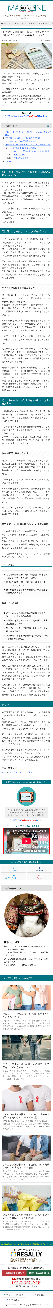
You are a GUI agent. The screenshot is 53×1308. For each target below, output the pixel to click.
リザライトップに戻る (14, 1295)
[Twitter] (13, 869)
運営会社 (40, 1295)
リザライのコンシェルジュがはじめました (26, 116)
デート (22, 772)
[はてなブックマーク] (13, 876)
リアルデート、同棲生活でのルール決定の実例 (29, 151)
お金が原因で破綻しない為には (23, 148)
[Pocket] (39, 876)
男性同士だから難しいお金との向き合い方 (22, 138)
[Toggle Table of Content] (25, 125)
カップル (13, 772)
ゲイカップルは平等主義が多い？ (24, 141)
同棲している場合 (21, 158)
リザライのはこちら (27, 820)
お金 (4, 772)
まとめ (8, 161)
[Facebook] (39, 869)
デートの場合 (19, 155)
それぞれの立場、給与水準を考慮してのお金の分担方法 (28, 145)
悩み (30, 772)
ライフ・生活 (45, 40)
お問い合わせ (14, 1300)
